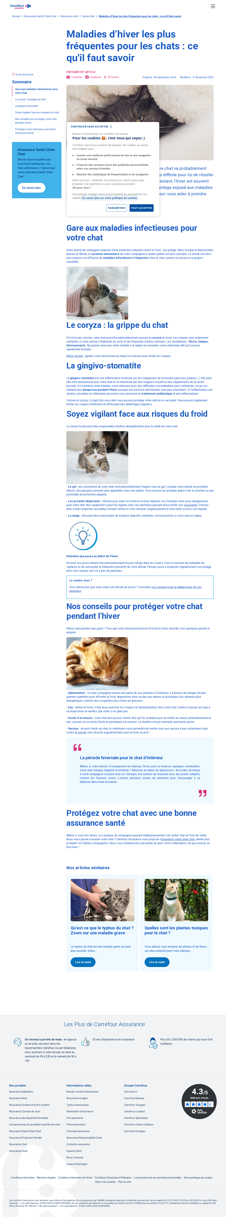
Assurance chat (69, 16)
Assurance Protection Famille (25, 1137)
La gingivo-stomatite (26, 106)
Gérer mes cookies (105, 1181)
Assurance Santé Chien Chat (40, 16)
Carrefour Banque (134, 1098)
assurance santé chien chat (178, 839)
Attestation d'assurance (80, 1111)
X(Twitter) (113, 77)
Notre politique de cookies (198, 1177)
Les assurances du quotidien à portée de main (34, 1124)
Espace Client (74, 1151)
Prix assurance (75, 1118)
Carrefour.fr (130, 1091)
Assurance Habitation (21, 1091)
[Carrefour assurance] (20, 6)
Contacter (76, 77)
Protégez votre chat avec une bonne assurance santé (35, 131)
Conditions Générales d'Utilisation (113, 1177)
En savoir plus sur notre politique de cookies (109, 198)
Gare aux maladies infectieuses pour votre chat (36, 91)
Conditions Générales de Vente (75, 1177)
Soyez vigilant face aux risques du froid (37, 112)
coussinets (191, 505)
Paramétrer (116, 208)
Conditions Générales (23, 1177)
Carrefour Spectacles (136, 1118)
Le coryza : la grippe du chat (30, 99)
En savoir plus (31, 187)
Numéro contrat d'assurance (82, 1091)
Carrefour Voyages (134, 1104)
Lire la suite (83, 962)
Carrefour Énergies (134, 1131)
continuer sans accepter (89, 126)
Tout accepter (141, 208)
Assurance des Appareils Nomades (28, 1118)
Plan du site (124, 1181)
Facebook (95, 77)
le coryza (80, 732)
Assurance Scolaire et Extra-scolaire (29, 1104)
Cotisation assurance (78, 1144)
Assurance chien (18, 1151)
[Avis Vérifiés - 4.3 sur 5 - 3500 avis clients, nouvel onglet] (199, 1101)
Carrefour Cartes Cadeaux (138, 1124)
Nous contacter (75, 1157)
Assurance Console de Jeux (24, 1111)
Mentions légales (46, 1177)
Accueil (16, 16)
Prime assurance (76, 1124)
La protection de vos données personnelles (158, 1177)
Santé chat (88, 16)
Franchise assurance (78, 1131)
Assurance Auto (18, 1098)
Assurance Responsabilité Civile (84, 1137)
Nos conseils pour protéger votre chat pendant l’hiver (36, 121)
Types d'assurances (78, 1104)
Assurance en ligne (77, 1098)
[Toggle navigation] (213, 6)
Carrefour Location (134, 1111)
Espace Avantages (77, 1164)
